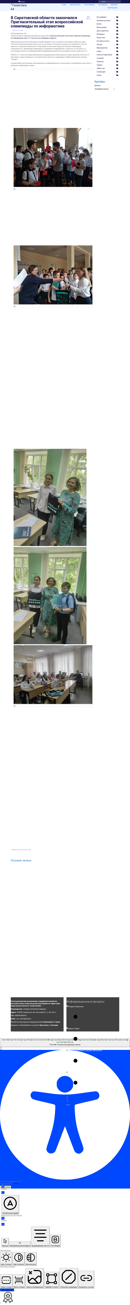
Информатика (15, 849)
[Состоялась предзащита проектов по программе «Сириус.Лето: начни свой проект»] (78, 939)
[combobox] (65, 1042)
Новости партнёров (104, 55)
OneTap (16, 1184)
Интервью (101, 34)
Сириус (29, 849)
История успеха (103, 41)
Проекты (100, 61)
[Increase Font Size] (2, 1186)
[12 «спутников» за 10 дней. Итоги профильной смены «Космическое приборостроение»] (23, 939)
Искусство (101, 38)
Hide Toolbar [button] (5, 1187)
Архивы (97, 85)
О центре (100, 58)
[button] (1, 1048)
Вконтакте (44, 1025)
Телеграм (54, 1025)
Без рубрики (101, 17)
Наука (21, 30)
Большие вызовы (103, 20)
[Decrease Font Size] (2, 1192)
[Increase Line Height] (2, 1218)
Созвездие (101, 72)
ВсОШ (99, 24)
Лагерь (99, 44)
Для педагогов (102, 31)
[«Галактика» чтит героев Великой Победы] (51, 939)
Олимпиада (24, 849)
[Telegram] (22, 1)
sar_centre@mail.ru (23, 1019)
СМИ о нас (101, 68)
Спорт (99, 75)
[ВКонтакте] (16, 1)
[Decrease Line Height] (2, 1224)
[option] (90, 1016)
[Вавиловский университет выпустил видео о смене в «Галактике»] (23, 876)
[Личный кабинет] (10, 1)
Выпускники (101, 27)
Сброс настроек (7, 1290)
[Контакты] (13, 1)
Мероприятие (102, 48)
